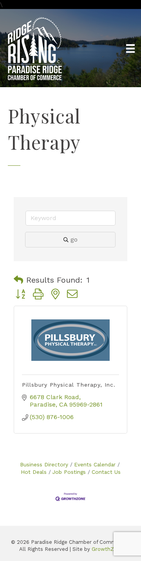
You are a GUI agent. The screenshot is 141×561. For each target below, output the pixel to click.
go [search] (74, 239)
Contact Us (106, 472)
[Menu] (130, 48)
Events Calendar (95, 464)
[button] (18, 280)
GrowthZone (107, 549)
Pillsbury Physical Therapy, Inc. (69, 385)
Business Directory (44, 464)
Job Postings (69, 472)
